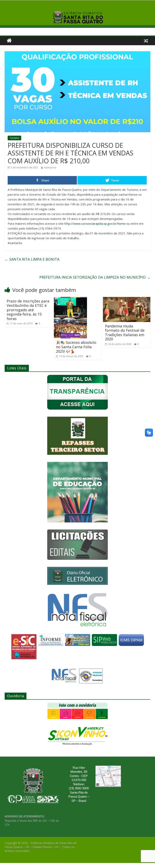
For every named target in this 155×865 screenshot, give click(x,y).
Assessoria (50, 167)
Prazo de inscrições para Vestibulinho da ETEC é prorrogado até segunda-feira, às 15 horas (28, 310)
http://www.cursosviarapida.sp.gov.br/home (95, 223)
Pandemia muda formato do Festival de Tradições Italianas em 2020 (125, 333)
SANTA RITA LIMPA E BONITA (32, 259)
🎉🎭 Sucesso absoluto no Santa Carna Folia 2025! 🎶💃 (76, 346)
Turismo (14, 138)
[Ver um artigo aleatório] (145, 40)
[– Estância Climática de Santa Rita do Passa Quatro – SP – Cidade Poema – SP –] (9, 40)
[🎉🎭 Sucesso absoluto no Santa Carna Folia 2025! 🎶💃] (70, 299)
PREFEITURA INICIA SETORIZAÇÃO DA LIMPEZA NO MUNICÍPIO (94, 277)
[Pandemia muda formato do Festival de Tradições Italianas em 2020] (126, 299)
